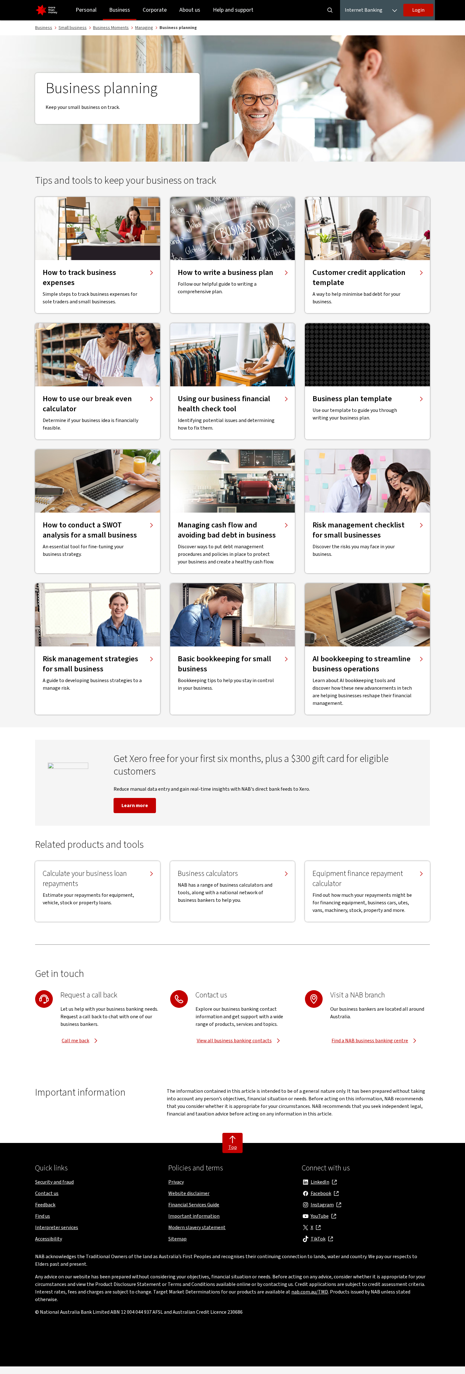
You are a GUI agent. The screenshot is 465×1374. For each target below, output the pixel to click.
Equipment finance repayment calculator (358, 879)
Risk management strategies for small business (90, 664)
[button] (418, 10)
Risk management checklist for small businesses (359, 530)
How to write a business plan (225, 273)
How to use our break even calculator (87, 404)
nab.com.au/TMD (309, 1291)
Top (232, 1147)
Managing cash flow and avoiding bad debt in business (227, 530)
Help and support (233, 10)
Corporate (155, 10)
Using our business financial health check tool (224, 404)
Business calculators (208, 874)
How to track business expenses (79, 278)
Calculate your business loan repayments (85, 879)
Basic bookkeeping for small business (224, 664)
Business (119, 10)
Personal (86, 10)
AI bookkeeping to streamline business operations (362, 664)
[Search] (330, 10)
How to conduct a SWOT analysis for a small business (90, 530)
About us (189, 10)
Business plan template (352, 399)
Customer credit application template (359, 278)
